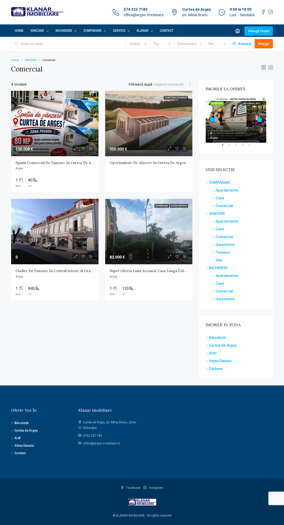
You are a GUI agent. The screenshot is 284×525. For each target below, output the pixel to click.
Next (259, 120)
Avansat (244, 43)
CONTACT (167, 30)
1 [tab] (225, 146)
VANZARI (31, 60)
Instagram (155, 487)
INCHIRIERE (63, 30)
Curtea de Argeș (223, 345)
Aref (213, 353)
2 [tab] (231, 146)
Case (220, 198)
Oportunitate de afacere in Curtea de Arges (148, 162)
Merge (263, 43)
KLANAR (142, 30)
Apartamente (227, 190)
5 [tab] (251, 146)
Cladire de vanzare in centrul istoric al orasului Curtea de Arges (71, 270)
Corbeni (215, 368)
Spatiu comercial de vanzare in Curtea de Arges (57, 162)
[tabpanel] (236, 120)
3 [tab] (238, 146)
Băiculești (217, 337)
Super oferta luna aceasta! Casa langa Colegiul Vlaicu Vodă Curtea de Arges (175, 270)
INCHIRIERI (218, 268)
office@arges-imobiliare (144, 15)
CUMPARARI (219, 182)
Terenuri (223, 252)
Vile (219, 260)
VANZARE (37, 30)
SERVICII (119, 30)
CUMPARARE (92, 30)
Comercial (224, 205)
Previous (212, 120)
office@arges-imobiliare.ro (101, 443)
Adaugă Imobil (258, 31)
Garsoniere (225, 244)
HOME (19, 30)
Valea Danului (220, 361)
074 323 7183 (136, 9)
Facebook (133, 487)
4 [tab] (245, 146)
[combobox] (138, 43)
